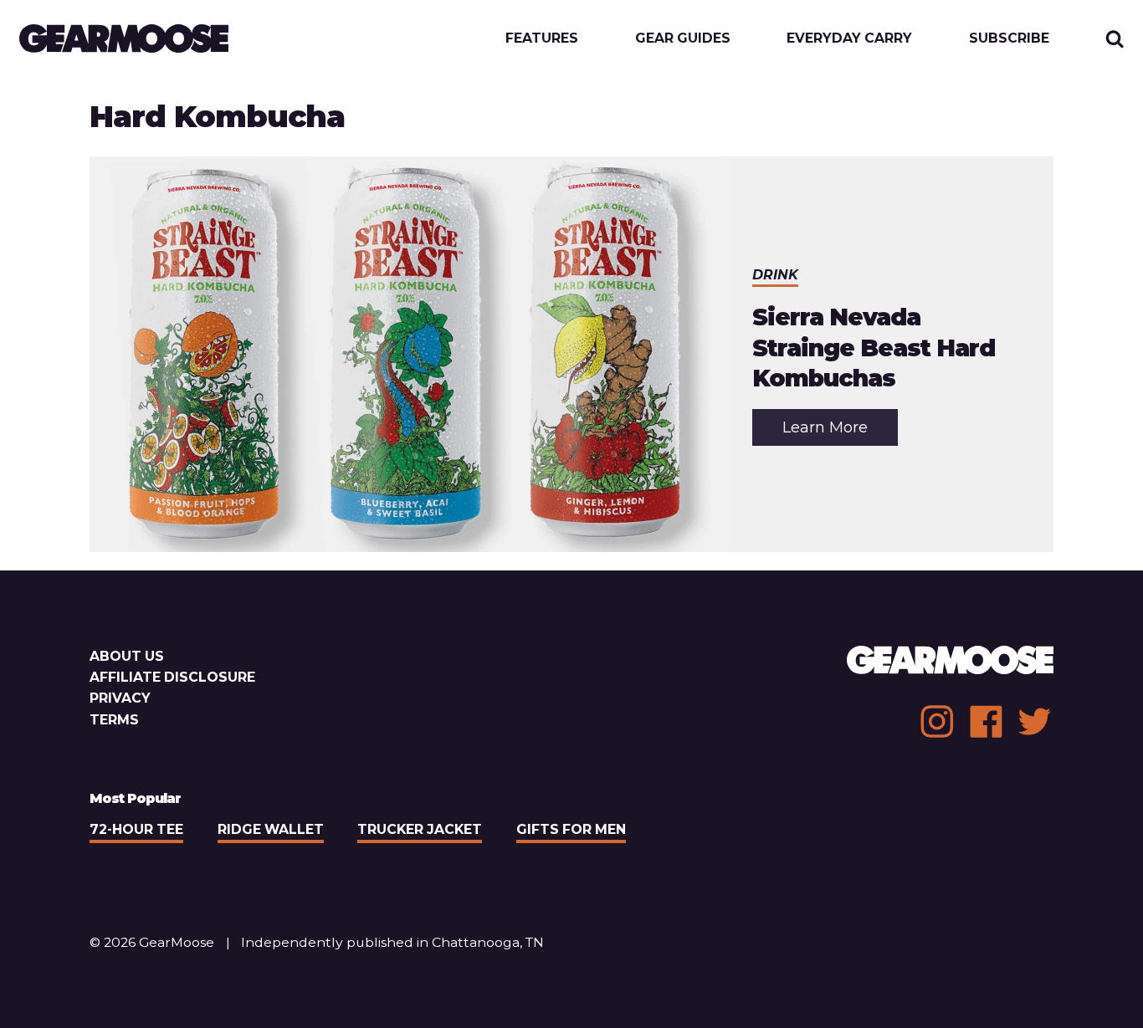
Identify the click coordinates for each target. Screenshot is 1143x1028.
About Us (127, 656)
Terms (114, 720)
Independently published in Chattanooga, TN (392, 942)
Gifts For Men (571, 829)
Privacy (120, 698)
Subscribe (1009, 38)
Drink (775, 275)
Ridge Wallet (271, 829)
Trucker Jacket (419, 829)
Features (541, 38)
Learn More (840, 431)
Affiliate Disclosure (172, 677)
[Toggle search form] (1115, 39)
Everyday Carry (849, 38)
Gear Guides (682, 38)
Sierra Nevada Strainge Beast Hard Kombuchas (873, 347)
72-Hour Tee (136, 829)
